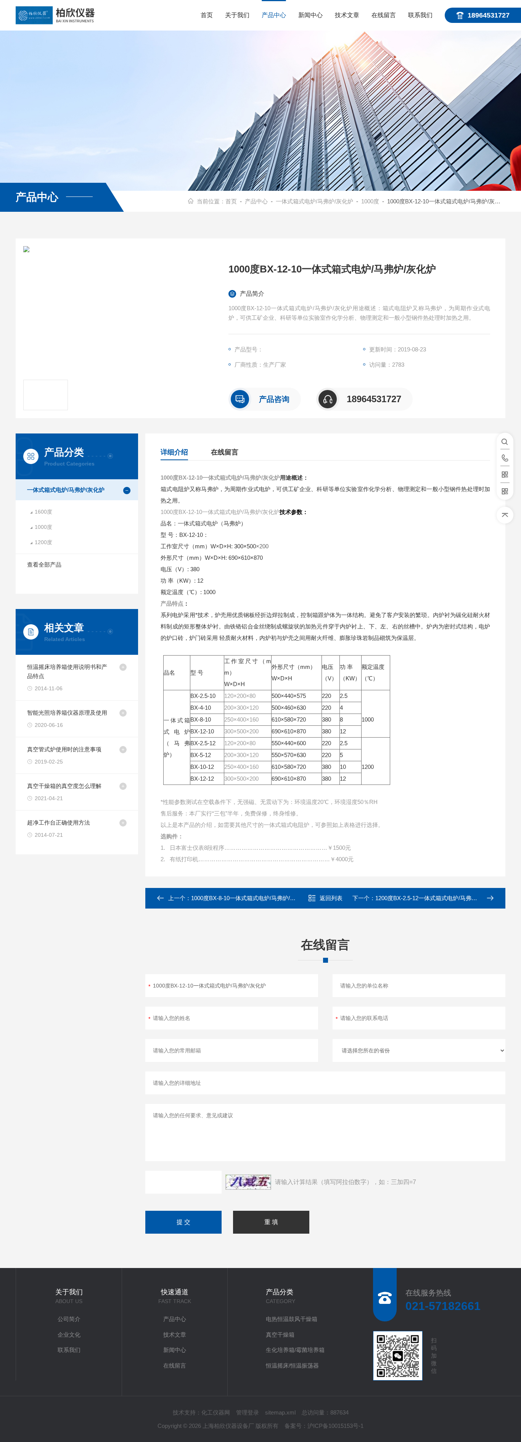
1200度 (43, 542)
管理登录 (247, 1412)
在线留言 (383, 15)
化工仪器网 (215, 1412)
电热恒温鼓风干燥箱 (291, 1319)
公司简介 (69, 1319)
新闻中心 (310, 15)
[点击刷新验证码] (248, 1182)
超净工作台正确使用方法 (58, 822)
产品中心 (274, 15)
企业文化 (69, 1334)
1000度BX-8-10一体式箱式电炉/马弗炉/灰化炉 (249, 898)
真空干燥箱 (280, 1334)
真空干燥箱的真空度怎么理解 (64, 786)
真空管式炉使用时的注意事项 (64, 749)
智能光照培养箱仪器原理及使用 (67, 712)
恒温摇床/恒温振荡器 (292, 1365)
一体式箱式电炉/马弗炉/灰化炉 (314, 201)
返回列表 (331, 898)
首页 (207, 15)
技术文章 (347, 15)
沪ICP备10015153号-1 (335, 1426)
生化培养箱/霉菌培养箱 (295, 1350)
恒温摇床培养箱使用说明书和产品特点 (67, 671)
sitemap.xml (280, 1412)
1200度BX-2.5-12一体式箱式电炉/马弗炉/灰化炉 (435, 898)
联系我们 (420, 15)
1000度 (370, 201)
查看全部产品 (44, 564)
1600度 (43, 512)
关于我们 (237, 15)
